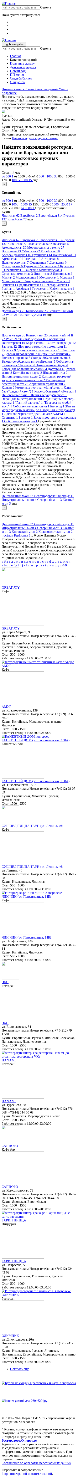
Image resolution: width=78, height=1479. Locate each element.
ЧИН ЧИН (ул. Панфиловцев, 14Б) (26, 896)
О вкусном (17, 82)
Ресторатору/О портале (19, 1440)
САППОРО (10, 1146)
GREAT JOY (11, 587)
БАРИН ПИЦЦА (14, 1220)
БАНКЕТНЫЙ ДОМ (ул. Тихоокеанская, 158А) (35, 740)
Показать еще (19, 1369)
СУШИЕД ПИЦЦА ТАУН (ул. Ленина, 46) (32, 826)
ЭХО (5, 982)
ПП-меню (17, 74)
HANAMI (9, 1060)
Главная (15, 56)
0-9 (64, 565)
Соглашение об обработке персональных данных (36, 1463)
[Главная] (9, 3)
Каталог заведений (23, 59)
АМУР (6, 665)
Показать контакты (15, 636)
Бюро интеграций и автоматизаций (27, 1473)
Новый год (18, 71)
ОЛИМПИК (10, 1295)
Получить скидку (22, 63)
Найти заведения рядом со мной (35, 138)
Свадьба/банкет (21, 78)
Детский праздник (23, 67)
